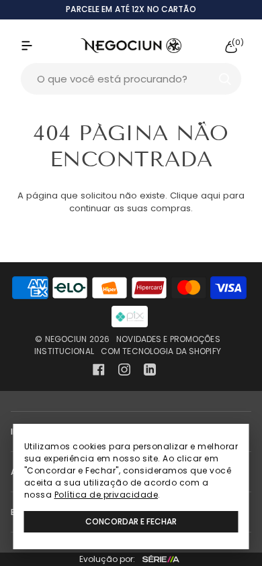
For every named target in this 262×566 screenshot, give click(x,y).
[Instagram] (124, 369)
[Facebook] (99, 369)
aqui (210, 195)
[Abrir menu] (40, 45)
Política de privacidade (106, 494)
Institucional (64, 351)
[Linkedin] (150, 369)
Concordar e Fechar (131, 521)
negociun (66, 339)
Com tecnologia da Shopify (161, 351)
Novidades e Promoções (168, 339)
